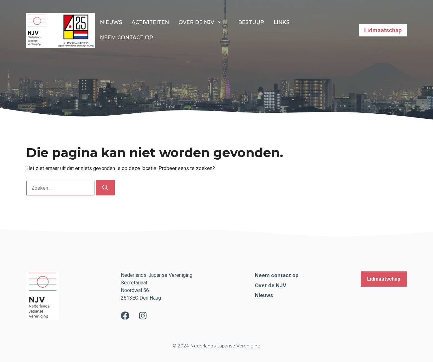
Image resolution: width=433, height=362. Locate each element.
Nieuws (111, 22)
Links (281, 22)
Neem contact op (126, 38)
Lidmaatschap (383, 30)
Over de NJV (196, 22)
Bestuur (251, 22)
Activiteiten (150, 22)
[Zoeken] (105, 187)
